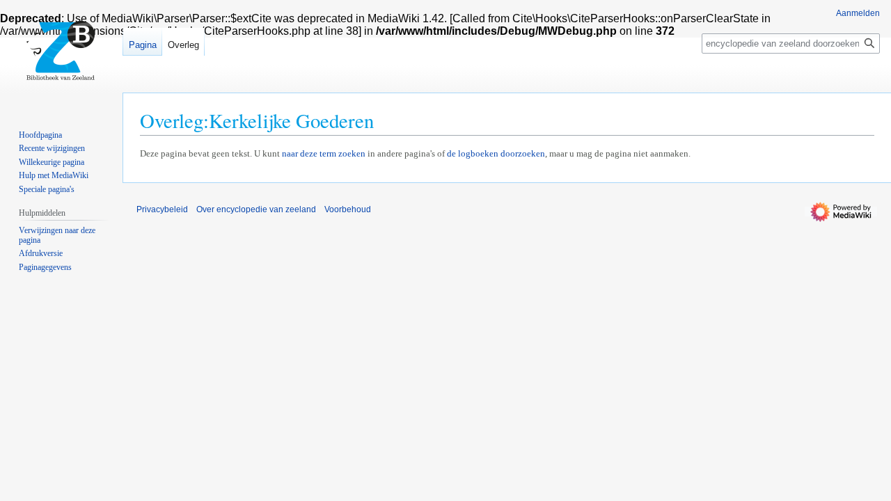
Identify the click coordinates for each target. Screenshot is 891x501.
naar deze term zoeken (323, 153)
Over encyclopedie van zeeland (256, 209)
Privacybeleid (162, 209)
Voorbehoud (347, 209)
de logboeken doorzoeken (496, 153)
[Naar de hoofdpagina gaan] (61, 55)
